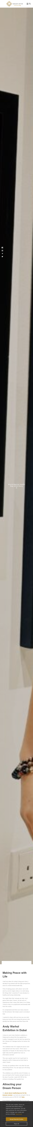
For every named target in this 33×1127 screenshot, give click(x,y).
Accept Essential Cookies (16, 1119)
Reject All (16, 1124)
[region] (16, 1114)
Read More (19, 1114)
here (23, 1097)
